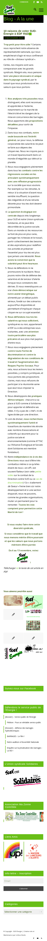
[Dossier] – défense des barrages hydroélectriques (19, 729)
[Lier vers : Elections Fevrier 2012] (13, 614)
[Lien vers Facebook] (34, 2)
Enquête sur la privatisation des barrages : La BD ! (24, 749)
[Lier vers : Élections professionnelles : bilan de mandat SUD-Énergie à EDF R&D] (33, 621)
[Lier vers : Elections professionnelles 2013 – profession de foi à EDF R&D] (33, 638)
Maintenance (8, 935)
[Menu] (39, 10)
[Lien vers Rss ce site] (41, 2)
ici (17, 568)
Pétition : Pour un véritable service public (24, 722)
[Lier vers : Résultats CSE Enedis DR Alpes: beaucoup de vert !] (13, 600)
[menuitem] (24, 2)
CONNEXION (24, 2)
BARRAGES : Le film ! (15, 736)
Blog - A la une (19, 18)
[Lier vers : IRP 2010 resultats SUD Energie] (13, 638)
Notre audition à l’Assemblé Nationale (23, 742)
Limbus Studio (21, 935)
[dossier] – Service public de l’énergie (20, 717)
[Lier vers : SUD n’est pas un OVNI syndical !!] (33, 649)
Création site (28, 931)
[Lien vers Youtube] (38, 2)
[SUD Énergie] (20, 10)
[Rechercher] (33, 10)
